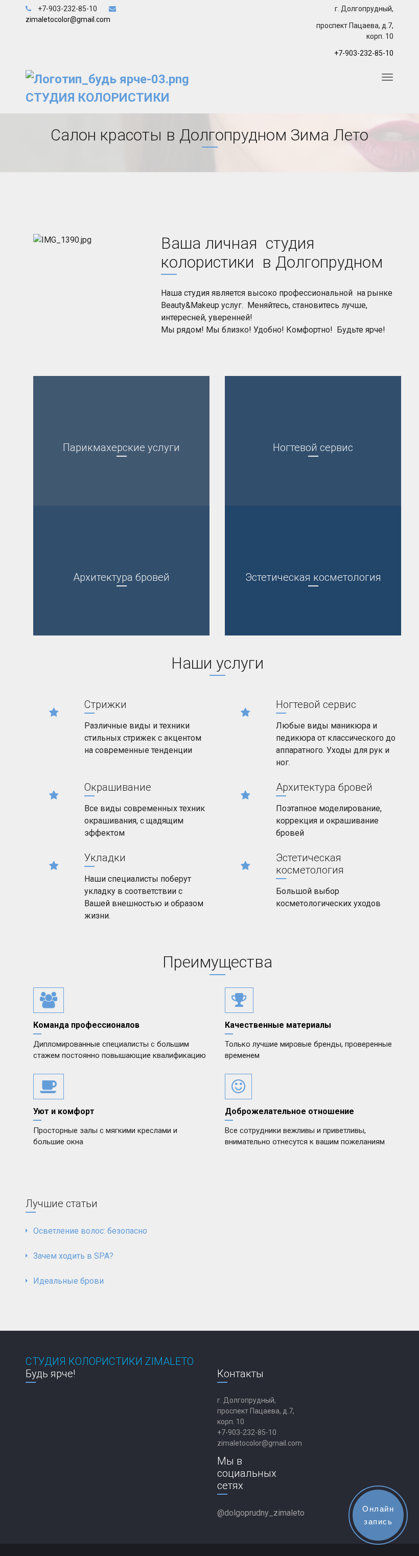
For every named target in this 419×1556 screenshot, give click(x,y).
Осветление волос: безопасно (90, 1231)
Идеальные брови (68, 1281)
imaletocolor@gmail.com (70, 19)
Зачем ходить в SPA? (73, 1256)
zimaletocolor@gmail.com (259, 1443)
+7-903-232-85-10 (363, 53)
